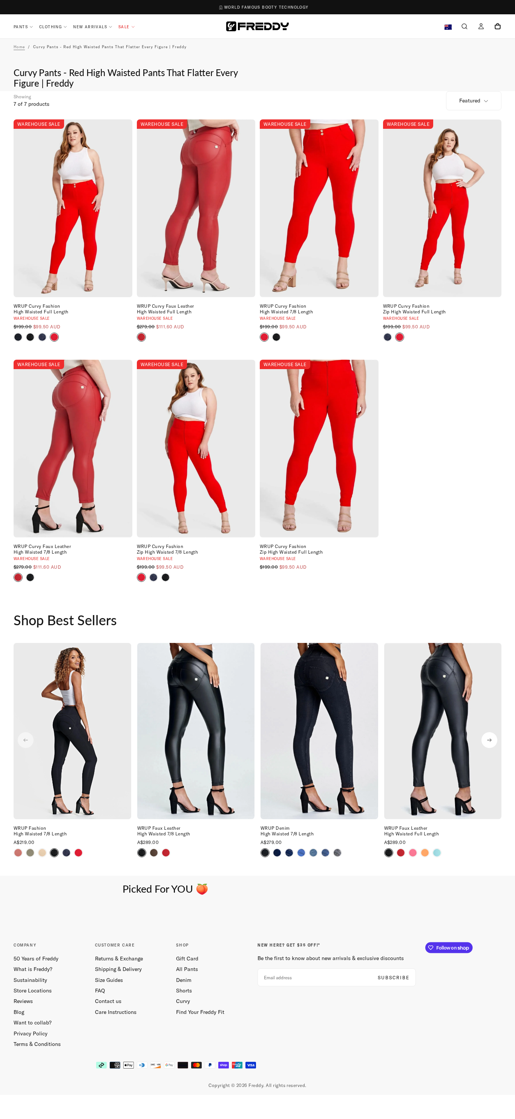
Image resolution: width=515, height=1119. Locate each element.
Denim (184, 980)
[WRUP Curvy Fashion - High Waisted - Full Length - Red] (54, 337)
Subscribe (393, 977)
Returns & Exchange (119, 958)
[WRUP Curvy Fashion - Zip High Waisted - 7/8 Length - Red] (141, 577)
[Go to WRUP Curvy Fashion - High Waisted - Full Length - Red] (73, 208)
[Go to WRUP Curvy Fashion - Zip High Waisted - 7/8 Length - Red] (196, 448)
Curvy (183, 1001)
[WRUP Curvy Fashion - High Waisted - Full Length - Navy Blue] (42, 337)
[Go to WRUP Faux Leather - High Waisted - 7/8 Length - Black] (196, 731)
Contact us (108, 1001)
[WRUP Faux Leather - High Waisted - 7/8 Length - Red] (166, 852)
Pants (21, 26)
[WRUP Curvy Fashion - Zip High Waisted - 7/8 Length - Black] (165, 577)
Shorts (184, 990)
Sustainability (30, 980)
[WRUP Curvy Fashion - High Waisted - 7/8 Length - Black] (276, 337)
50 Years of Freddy (36, 958)
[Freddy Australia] (257, 26)
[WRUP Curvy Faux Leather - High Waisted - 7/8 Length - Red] (18, 577)
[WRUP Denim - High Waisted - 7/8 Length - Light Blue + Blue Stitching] (313, 852)
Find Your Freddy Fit (200, 1012)
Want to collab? (33, 1022)
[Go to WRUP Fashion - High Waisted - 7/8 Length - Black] (72, 731)
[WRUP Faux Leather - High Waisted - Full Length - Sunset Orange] (425, 852)
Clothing (50, 26)
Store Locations (33, 990)
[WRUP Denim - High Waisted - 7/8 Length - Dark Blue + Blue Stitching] (277, 852)
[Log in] (481, 27)
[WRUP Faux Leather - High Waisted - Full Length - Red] (401, 852)
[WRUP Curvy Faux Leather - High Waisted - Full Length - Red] (141, 337)
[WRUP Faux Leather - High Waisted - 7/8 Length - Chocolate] (154, 852)
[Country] (448, 27)
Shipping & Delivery (118, 969)
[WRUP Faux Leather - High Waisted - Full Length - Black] (388, 852)
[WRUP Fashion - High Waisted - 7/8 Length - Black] (54, 852)
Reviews (23, 1001)
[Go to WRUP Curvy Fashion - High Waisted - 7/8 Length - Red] (319, 208)
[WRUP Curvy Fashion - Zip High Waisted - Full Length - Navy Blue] (387, 337)
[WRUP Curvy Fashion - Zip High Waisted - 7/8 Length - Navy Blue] (153, 577)
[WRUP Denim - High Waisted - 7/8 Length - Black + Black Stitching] (265, 852)
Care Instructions (115, 1012)
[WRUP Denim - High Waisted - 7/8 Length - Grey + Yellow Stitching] (337, 852)
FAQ (100, 990)
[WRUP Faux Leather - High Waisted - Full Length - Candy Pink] (413, 852)
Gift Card (187, 958)
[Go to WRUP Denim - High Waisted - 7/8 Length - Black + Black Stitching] (319, 731)
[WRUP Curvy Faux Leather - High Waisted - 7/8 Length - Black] (30, 577)
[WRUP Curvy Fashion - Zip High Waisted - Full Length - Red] (399, 337)
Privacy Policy (31, 1033)
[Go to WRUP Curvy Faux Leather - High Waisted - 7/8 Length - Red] (73, 448)
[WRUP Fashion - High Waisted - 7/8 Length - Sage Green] (30, 852)
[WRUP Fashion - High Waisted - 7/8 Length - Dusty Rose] (18, 852)
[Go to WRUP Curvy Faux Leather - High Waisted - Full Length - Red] (196, 208)
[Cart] (497, 27)
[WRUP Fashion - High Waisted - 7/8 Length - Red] (78, 852)
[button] (464, 27)
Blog (19, 1012)
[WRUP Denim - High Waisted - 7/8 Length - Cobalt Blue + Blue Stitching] (301, 852)
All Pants (187, 969)
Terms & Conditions (37, 1044)
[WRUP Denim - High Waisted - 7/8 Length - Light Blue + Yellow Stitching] (325, 852)
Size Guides (109, 980)
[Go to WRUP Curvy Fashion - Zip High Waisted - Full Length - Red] (442, 208)
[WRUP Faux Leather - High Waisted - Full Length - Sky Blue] (437, 852)
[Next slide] (489, 740)
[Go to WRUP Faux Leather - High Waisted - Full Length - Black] (443, 731)
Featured (469, 100)
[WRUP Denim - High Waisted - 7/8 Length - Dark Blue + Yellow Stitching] (289, 852)
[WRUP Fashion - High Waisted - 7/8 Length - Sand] (42, 852)
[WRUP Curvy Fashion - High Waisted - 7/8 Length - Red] (264, 337)
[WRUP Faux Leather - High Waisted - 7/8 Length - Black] (142, 852)
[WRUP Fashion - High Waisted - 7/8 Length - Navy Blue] (66, 852)
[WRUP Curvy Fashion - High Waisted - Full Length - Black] (18, 337)
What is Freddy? (33, 969)
